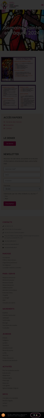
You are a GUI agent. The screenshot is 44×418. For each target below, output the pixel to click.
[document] (22, 209)
